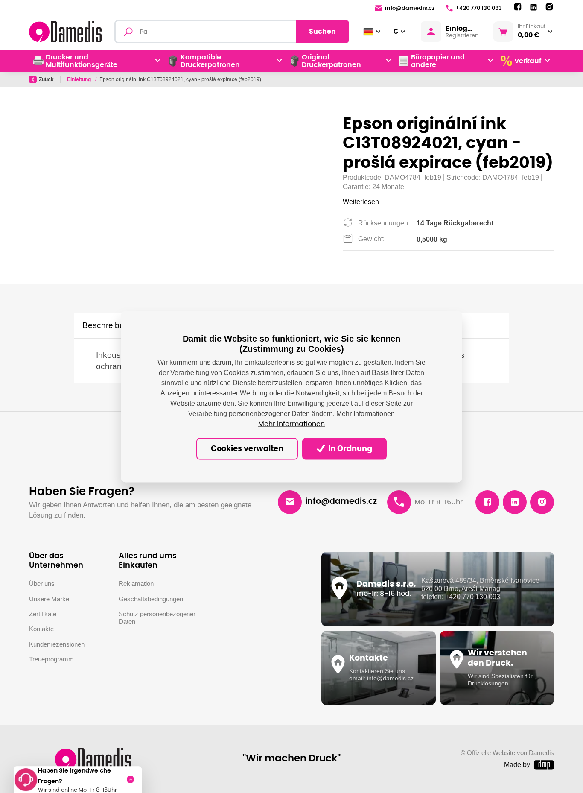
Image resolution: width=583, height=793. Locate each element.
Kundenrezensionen (57, 644)
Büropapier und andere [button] (438, 61)
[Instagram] (549, 7)
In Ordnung (349, 449)
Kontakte (41, 629)
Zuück (46, 79)
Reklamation (136, 583)
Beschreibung (108, 325)
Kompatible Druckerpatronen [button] (210, 61)
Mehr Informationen (291, 424)
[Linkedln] (533, 7)
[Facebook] (517, 7)
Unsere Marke (49, 599)
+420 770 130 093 (478, 8)
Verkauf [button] (528, 61)
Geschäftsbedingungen (151, 599)
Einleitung (79, 79)
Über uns (42, 583)
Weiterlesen (361, 201)
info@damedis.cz (409, 8)
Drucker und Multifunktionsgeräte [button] (81, 61)
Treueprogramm (51, 659)
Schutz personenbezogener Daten (157, 618)
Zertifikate (42, 614)
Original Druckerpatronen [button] (331, 61)
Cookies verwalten (247, 449)
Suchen (322, 31)
